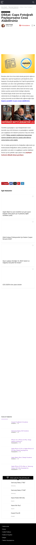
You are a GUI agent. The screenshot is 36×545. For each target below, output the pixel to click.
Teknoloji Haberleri (13, 7)
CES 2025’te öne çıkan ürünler (12, 284)
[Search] (33, 2)
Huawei (13, 516)
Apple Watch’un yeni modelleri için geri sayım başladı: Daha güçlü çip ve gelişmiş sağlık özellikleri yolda (17, 213)
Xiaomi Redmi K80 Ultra (18, 498)
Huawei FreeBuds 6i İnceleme (19, 422)
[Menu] (2, 2)
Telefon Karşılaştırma (8, 540)
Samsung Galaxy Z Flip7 (18, 482)
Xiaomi (12, 501)
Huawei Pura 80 (15, 513)
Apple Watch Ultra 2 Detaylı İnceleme (21, 457)
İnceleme (13, 423)
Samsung (13, 485)
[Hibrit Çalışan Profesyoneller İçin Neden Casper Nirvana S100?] (18, 228)
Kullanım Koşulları (7, 534)
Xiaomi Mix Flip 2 (16, 505)
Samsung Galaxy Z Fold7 (18, 490)
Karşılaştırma (14, 443)
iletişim (4, 537)
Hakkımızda (5, 526)
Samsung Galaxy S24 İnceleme (20, 431)
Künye (4, 529)
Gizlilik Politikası (6, 532)
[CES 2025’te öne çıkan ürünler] (18, 275)
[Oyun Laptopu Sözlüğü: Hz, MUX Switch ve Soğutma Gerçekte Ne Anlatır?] (18, 251)
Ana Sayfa (4, 7)
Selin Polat (9, 25)
